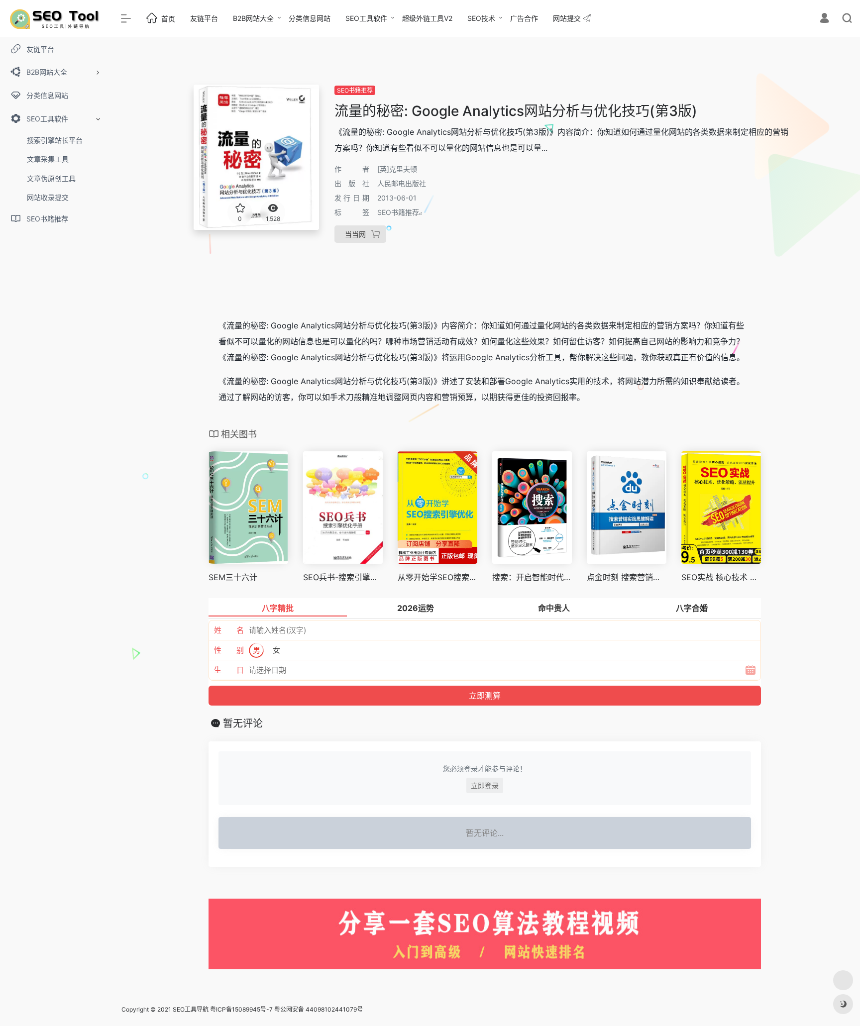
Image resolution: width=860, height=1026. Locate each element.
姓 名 (229, 630)
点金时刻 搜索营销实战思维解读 (626, 577)
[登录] (824, 19)
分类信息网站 (309, 18)
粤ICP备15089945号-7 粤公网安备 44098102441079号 (286, 1009)
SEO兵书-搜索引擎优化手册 (343, 577)
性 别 (229, 650)
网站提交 (568, 18)
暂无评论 (243, 723)
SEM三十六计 (233, 577)
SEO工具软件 (366, 18)
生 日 (229, 670)
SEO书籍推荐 (355, 90)
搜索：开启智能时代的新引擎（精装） (532, 577)
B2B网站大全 (253, 18)
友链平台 (204, 18)
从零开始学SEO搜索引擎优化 (437, 577)
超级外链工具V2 (427, 18)
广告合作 (524, 18)
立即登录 (485, 785)
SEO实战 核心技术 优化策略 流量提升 (721, 577)
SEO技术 (481, 18)
